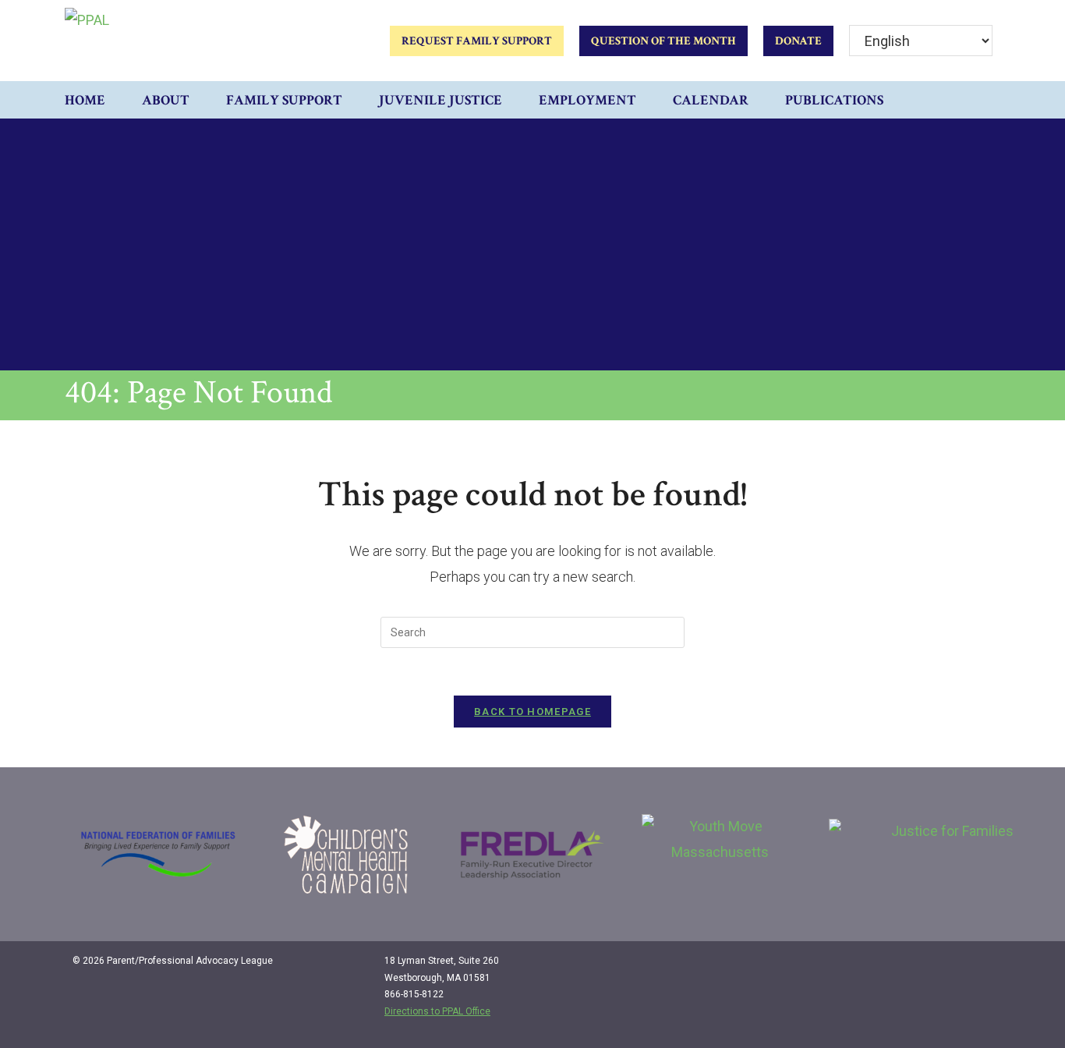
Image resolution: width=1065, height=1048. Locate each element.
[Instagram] (946, 967)
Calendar (710, 100)
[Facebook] (914, 967)
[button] (984, 99)
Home (85, 100)
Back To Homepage (532, 711)
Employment (587, 100)
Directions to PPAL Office (437, 1011)
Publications (834, 100)
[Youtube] (978, 967)
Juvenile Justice (440, 100)
